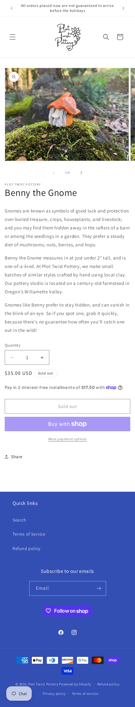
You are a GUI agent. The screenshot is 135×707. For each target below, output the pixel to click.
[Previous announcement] (12, 8)
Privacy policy (54, 693)
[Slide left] (54, 173)
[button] (12, 37)
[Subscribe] (99, 588)
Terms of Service (29, 534)
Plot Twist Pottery (43, 684)
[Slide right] (81, 173)
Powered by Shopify (75, 684)
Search (19, 520)
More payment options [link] (67, 439)
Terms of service (85, 693)
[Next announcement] (123, 8)
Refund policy (26, 548)
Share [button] (17, 456)
